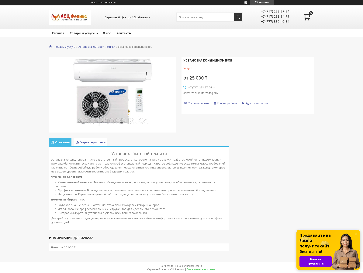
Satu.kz (198, 266)
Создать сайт (97, 2)
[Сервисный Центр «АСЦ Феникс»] (70, 17)
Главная (58, 33)
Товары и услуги (82, 33)
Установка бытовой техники (96, 46)
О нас (107, 33)
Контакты (123, 33)
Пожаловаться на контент (201, 269)
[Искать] (238, 17)
